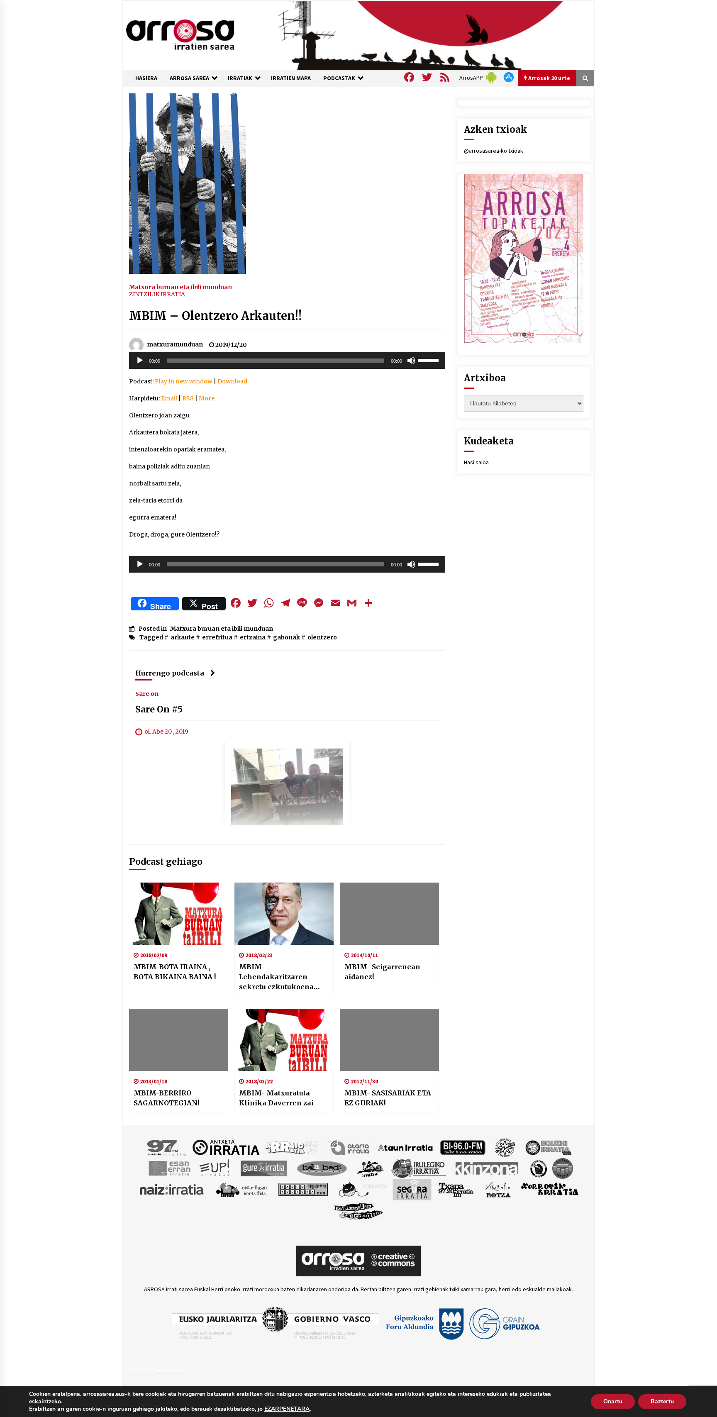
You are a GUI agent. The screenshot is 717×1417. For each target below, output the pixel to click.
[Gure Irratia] (263, 1167)
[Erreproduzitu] (140, 360)
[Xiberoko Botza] (497, 1189)
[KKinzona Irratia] (486, 1167)
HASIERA (146, 78)
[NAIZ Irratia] (172, 1189)
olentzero (322, 637)
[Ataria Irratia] (350, 1147)
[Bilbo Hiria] (463, 1147)
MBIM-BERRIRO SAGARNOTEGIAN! (166, 1098)
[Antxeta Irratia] (226, 1147)
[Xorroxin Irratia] (550, 1189)
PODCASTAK (339, 78)
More (207, 398)
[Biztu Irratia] (505, 1147)
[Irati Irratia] (371, 1167)
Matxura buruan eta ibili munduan (180, 286)
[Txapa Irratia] (456, 1189)
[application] (287, 360)
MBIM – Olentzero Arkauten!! (215, 315)
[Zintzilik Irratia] (358, 1210)
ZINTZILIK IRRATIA (157, 294)
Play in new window (183, 381)
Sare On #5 (159, 709)
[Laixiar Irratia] (562, 1167)
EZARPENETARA (287, 1409)
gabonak (286, 637)
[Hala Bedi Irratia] (321, 1167)
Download (232, 381)
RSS (188, 398)
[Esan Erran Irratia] (169, 1167)
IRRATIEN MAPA (291, 78)
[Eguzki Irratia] (548, 1147)
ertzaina (253, 637)
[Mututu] (411, 360)
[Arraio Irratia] (292, 1147)
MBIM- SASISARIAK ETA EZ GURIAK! (387, 1098)
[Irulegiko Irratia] (418, 1167)
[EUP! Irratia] (215, 1167)
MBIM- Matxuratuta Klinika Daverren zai (276, 1098)
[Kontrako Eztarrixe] (538, 1167)
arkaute (183, 637)
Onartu (612, 1401)
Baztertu (662, 1401)
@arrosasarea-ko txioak (493, 150)
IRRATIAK (240, 78)
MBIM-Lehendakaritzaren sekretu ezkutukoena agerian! (276, 977)
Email (169, 398)
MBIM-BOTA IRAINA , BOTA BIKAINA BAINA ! (175, 972)
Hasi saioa (476, 462)
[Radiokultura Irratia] (302, 1189)
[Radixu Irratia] (362, 1189)
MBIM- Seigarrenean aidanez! (382, 972)
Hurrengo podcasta (169, 673)
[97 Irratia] (166, 1147)
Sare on (147, 693)
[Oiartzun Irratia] (241, 1189)
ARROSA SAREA (189, 78)
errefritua (217, 637)
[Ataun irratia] (405, 1147)
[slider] (429, 359)
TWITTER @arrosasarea (157, 1370)
